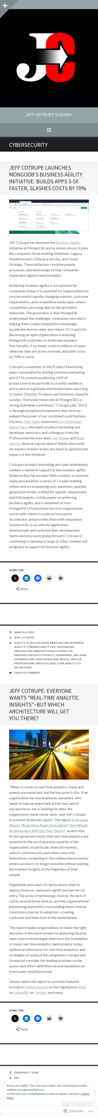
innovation (23, 651)
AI (27, 642)
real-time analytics (65, 663)
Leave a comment (27, 672)
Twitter (40, 992)
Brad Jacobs (59, 642)
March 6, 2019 (24, 632)
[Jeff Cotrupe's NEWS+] (49, 58)
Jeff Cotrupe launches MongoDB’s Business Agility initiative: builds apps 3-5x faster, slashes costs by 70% (47, 178)
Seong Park (18, 427)
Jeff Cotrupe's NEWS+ (49, 114)
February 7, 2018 (26, 1072)
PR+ (17, 1077)
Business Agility (68, 242)
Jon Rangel (60, 438)
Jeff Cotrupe (24, 637)
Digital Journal (35, 987)
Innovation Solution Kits (34, 655)
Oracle (76, 659)
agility (19, 642)
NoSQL (64, 659)
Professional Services (31, 663)
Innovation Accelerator (53, 651)
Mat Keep (32, 421)
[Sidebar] (4, 4)
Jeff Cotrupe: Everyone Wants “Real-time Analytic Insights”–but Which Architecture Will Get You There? (44, 704)
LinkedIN (21, 992)
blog (81, 987)
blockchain (39, 642)
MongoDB (51, 659)
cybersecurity (37, 647)
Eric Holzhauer (69, 421)
